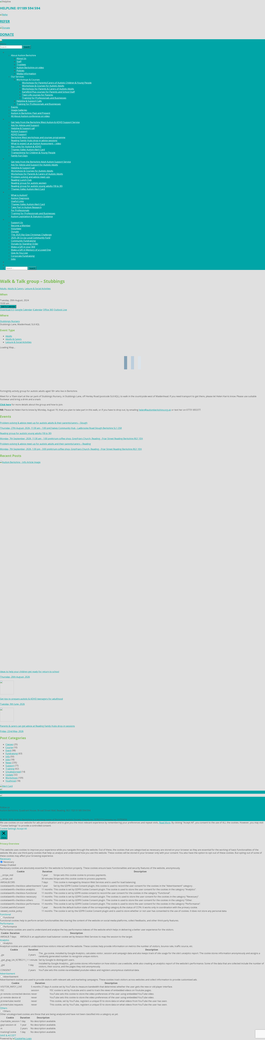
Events (14, 107)
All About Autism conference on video (30, 116)
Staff (19, 61)
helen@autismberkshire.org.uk (155, 409)
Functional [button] (5, 914)
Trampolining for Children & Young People (33, 152)
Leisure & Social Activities (38, 288)
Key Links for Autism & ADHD (26, 146)
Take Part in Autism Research (26, 207)
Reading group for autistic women (28, 183)
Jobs (13, 259)
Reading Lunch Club (21, 180)
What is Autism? (19, 195)
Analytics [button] (4, 940)
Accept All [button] (22, 828)
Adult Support (13, 158)
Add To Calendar (8, 306)
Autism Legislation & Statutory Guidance (32, 216)
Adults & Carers (16, 288)
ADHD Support (18, 134)
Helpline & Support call (23, 128)
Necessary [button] (5, 858)
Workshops (12, 777)
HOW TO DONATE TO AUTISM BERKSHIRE (22, 804)
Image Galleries (19, 110)
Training (10, 768)
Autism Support (19, 131)
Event (8, 750)
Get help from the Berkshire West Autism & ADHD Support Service (45, 122)
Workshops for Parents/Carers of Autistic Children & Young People (57, 82)
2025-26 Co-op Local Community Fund (30, 237)
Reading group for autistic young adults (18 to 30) (37, 186)
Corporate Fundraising (23, 255)
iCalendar (38, 309)
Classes (9, 744)
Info (8, 756)
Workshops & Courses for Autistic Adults (43, 85)
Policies (20, 70)
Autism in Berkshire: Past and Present (30, 113)
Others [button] (3, 1008)
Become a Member (21, 225)
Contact (10, 265)
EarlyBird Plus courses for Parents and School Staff (48, 91)
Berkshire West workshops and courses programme (38, 137)
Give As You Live (19, 252)
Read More (164, 822)
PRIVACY (4, 813)
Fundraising (12, 753)
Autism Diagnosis (20, 198)
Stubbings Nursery (10, 321)
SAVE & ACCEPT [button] (8, 1035)
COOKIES (4, 816)
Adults (3, 288)
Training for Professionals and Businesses (44, 97)
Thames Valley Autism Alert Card (28, 149)
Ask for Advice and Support (25, 125)
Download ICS (7, 309)
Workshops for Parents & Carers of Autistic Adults (48, 88)
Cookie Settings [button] (8, 828)
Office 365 (48, 309)
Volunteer (16, 228)
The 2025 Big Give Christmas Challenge (31, 234)
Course (9, 747)
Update (9, 774)
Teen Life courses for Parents (37, 94)
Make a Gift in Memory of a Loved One (31, 249)
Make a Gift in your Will (23, 246)
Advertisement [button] (7, 973)
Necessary (8, 861)
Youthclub (11, 780)
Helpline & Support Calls (29, 100)
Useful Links (17, 201)
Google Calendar (23, 309)
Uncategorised (13, 771)
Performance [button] (7, 923)
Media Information (26, 73)
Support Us (17, 222)
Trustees (21, 64)
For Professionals (20, 210)
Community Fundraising (23, 240)
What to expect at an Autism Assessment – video (36, 143)
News (8, 262)
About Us (21, 58)
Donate (15, 231)
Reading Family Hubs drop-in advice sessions (34, 140)
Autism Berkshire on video (30, 67)
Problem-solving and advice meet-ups (30, 176)
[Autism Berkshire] (132, 40)
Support (10, 765)
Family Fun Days (19, 155)
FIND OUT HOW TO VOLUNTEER (17, 801)
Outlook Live (60, 309)
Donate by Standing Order (24, 243)
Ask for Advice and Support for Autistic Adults (34, 164)
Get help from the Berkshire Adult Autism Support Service (41, 161)
